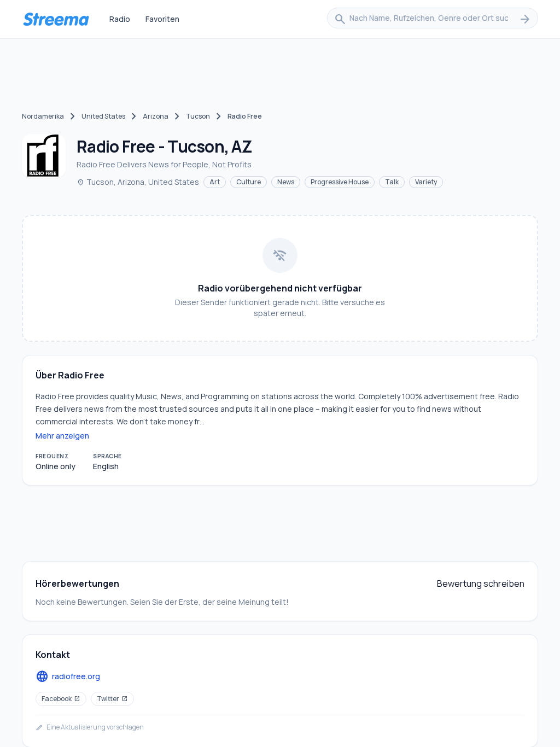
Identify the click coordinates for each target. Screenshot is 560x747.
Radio (119, 19)
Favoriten (162, 19)
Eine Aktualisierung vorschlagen (90, 727)
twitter (112, 698)
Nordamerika (43, 116)
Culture (248, 181)
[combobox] (432, 19)
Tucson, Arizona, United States (138, 182)
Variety (426, 181)
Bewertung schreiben (480, 583)
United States (103, 116)
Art (214, 181)
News (285, 181)
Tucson (198, 116)
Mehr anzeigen (62, 435)
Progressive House (340, 181)
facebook (61, 698)
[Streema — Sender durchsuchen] (56, 19)
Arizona (155, 116)
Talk (392, 181)
